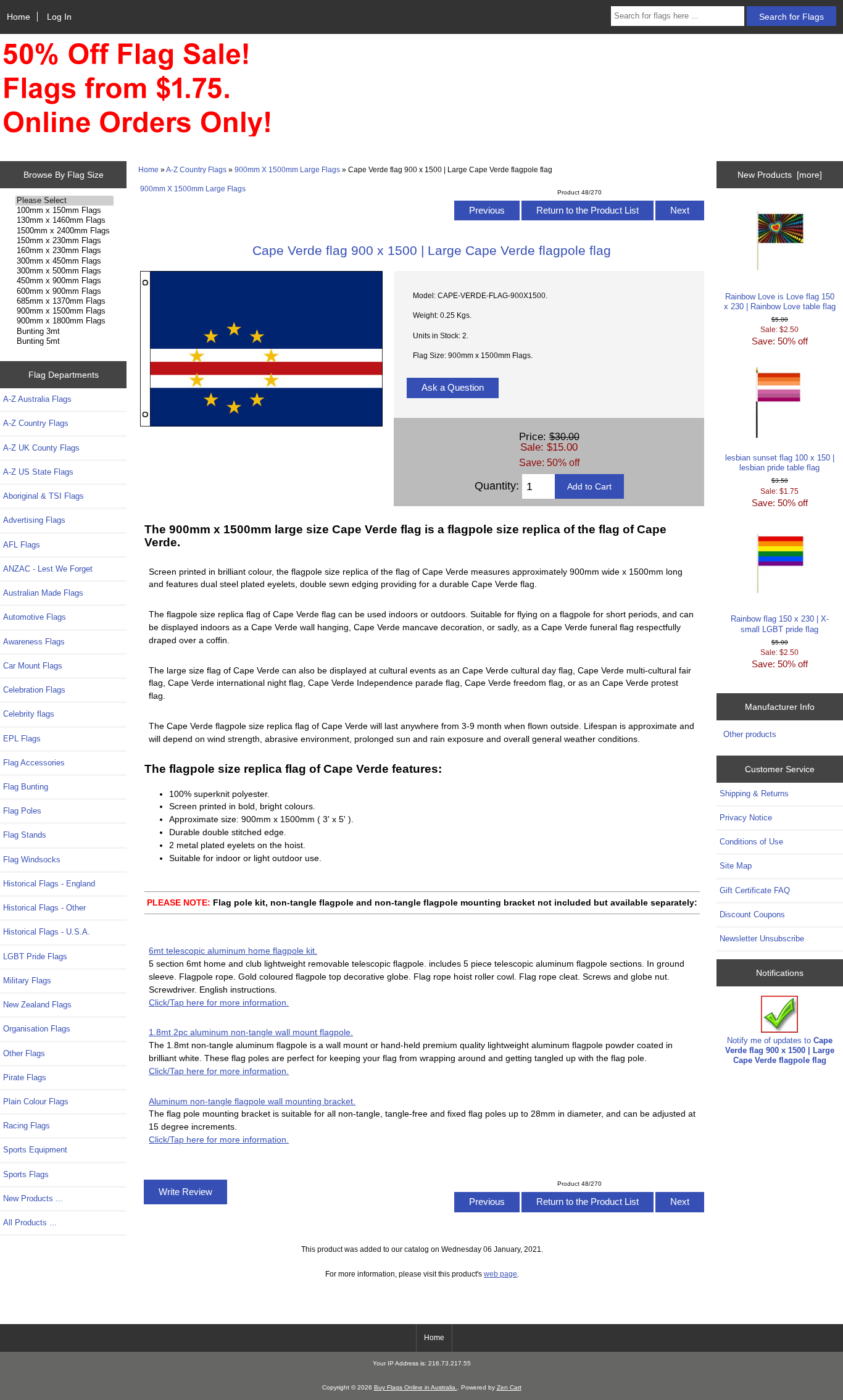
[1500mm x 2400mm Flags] (64, 231)
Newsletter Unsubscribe (762, 938)
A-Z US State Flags (38, 472)
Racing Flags (26, 1125)
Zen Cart (509, 1387)
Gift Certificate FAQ (755, 890)
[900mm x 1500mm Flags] (64, 311)
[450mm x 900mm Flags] (64, 281)
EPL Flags (22, 738)
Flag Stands (24, 835)
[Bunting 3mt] (64, 331)
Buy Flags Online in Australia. (415, 1387)
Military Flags (27, 980)
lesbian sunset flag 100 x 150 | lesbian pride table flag (779, 462)
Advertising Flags (34, 520)
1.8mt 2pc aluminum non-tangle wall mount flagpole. (251, 1032)
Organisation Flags (36, 1028)
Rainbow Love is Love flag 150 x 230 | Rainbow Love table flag (780, 301)
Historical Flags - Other (44, 907)
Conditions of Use (751, 841)
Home (18, 17)
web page (500, 1274)
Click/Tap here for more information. (219, 1002)
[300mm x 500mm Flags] (64, 271)
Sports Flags (26, 1174)
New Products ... (33, 1198)
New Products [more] (779, 175)
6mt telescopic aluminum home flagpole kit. (233, 951)
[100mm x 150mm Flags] (64, 210)
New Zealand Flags (37, 1004)
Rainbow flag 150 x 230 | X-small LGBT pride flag (780, 623)
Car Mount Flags (32, 665)
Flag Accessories (34, 762)
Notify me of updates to (779, 1050)
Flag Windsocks (31, 859)
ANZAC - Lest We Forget (48, 568)
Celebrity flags (28, 714)
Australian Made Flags (43, 593)
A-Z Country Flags (196, 169)
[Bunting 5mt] (64, 341)
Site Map (736, 865)
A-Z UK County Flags (41, 447)
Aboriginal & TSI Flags (43, 496)
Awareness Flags (34, 641)
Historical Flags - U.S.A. (46, 931)
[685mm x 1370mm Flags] (64, 301)
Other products (749, 734)
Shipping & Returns (754, 793)
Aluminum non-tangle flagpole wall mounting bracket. (252, 1101)
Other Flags (24, 1053)
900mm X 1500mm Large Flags (287, 169)
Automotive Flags (34, 617)
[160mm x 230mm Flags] (64, 251)
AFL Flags (21, 544)
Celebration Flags (34, 689)
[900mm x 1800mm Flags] (64, 321)
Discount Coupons (752, 914)
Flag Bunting (25, 786)
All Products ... (30, 1222)
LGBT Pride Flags (35, 956)
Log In (59, 17)
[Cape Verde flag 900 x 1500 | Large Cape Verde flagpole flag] (261, 424)
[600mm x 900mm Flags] (64, 291)
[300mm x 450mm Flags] (64, 261)
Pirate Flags (24, 1077)
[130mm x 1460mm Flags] (64, 220)
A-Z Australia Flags (37, 399)
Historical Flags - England (49, 883)
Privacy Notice (746, 817)
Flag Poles (22, 810)
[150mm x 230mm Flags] (64, 241)
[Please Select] (64, 201)
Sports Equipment (35, 1149)
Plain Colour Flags (36, 1101)
